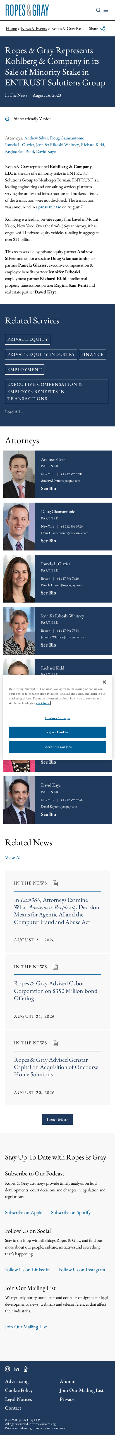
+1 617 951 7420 (68, 578)
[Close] (104, 682)
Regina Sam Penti (19, 151)
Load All (12, 412)
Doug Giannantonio (67, 138)
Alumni (68, 1381)
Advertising (16, 1381)
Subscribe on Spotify (71, 1212)
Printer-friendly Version (32, 119)
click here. (43, 703)
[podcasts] (25, 1370)
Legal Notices (18, 1399)
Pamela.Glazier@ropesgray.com (61, 585)
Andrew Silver (36, 138)
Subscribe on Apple (23, 1212)
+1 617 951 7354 (68, 630)
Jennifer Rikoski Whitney (57, 145)
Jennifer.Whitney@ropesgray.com (62, 637)
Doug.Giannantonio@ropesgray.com (64, 533)
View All (13, 857)
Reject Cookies (57, 732)
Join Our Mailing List (26, 1326)
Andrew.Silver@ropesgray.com (60, 480)
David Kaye (46, 151)
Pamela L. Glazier (19, 145)
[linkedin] (16, 1370)
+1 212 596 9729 (72, 526)
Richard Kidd (92, 145)
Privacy (67, 1399)
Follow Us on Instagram (82, 1269)
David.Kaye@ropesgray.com (59, 806)
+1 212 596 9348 (72, 800)
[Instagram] (7, 1370)
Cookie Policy (19, 1390)
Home (11, 28)
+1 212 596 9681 (72, 474)
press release (49, 207)
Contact (13, 1407)
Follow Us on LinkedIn (27, 1269)
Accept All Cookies (57, 746)
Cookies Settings (57, 718)
